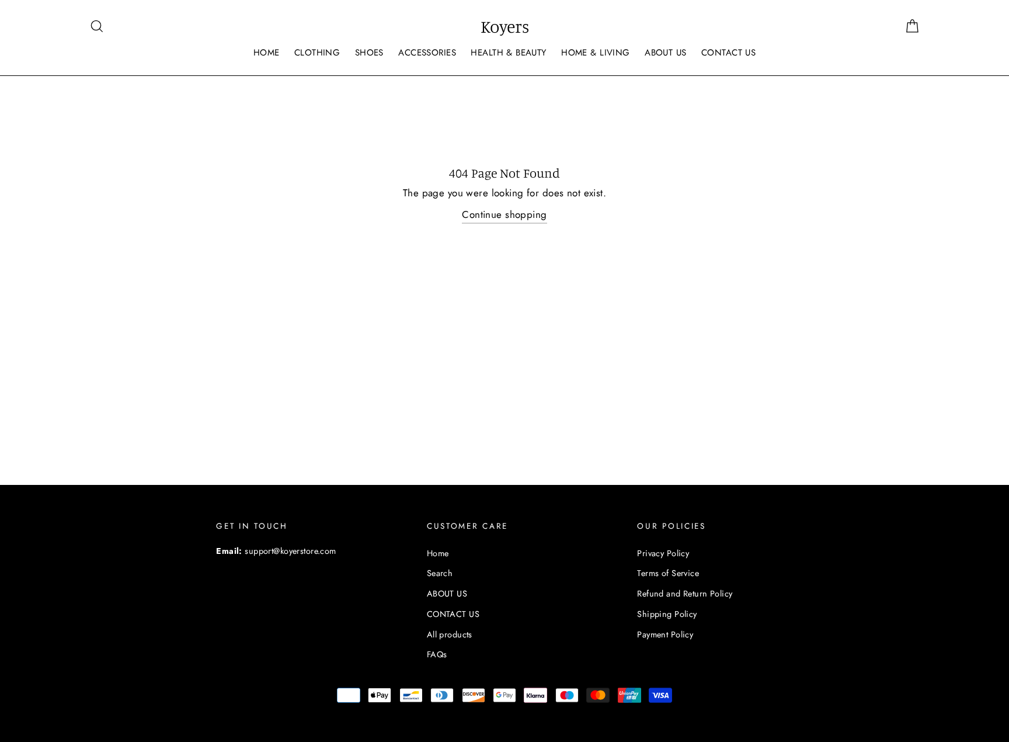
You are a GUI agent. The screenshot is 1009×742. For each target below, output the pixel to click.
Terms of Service (668, 573)
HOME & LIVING (595, 52)
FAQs (437, 654)
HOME (266, 52)
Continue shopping (504, 214)
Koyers (505, 26)
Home (438, 553)
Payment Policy (665, 634)
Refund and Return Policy (684, 593)
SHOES (369, 52)
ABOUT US (665, 52)
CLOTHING (317, 52)
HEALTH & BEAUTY (508, 52)
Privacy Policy (663, 553)
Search (440, 573)
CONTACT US (728, 52)
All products (449, 634)
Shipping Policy (667, 614)
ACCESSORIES (427, 52)
